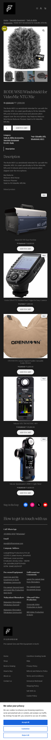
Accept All (25, 722)
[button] (43, 30)
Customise (26, 729)
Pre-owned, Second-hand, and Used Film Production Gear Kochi (14, 590)
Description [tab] (10, 149)
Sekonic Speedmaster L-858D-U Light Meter (25, 484)
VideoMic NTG (40, 137)
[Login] (41, 8)
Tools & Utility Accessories (13, 138)
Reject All (25, 735)
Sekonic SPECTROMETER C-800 (25, 423)
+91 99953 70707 (10, 534)
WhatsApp (20, 534)
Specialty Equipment (17, 20)
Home (6, 20)
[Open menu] (37, 8)
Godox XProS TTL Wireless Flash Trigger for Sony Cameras (25, 300)
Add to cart (21, 127)
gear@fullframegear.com (13, 543)
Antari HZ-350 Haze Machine (25, 240)
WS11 (42, 139)
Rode (12, 143)
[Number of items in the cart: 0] (45, 8)
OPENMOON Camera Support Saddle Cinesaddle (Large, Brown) (25, 362)
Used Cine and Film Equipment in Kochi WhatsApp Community (12, 580)
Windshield (35, 139)
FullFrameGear (11, 639)
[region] (25, 721)
